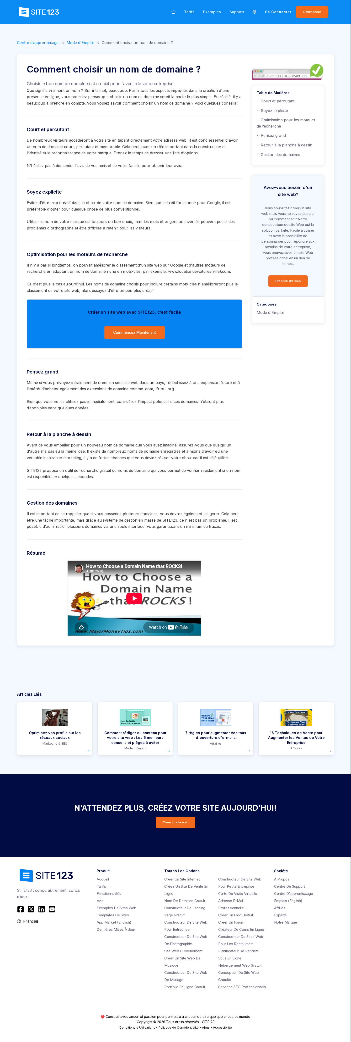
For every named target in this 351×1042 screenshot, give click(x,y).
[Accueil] (173, 11)
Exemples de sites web (116, 908)
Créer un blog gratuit (235, 915)
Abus (206, 1027)
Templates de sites (113, 915)
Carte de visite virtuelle (237, 893)
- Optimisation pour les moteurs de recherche (286, 122)
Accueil (103, 879)
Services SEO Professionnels (242, 987)
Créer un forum (231, 922)
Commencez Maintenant (134, 332)
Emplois (288, 900)
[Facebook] (21, 909)
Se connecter (278, 12)
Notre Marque (285, 922)
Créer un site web (288, 281)
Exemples (212, 12)
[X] (31, 909)
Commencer (312, 12)
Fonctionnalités (109, 893)
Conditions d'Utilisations (137, 1027)
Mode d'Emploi (80, 42)
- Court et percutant (275, 101)
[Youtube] (52, 909)
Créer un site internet (182, 879)
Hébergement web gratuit (239, 965)
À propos (281, 879)
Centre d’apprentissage (37, 42)
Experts (280, 915)
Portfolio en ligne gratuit (184, 987)
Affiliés (279, 908)
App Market (114, 922)
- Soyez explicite (272, 110)
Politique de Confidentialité (179, 1027)
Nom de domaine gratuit (184, 900)
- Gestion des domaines (278, 154)
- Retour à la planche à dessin (284, 145)
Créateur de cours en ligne (241, 929)
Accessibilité (222, 1027)
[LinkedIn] (41, 909)
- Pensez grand (271, 135)
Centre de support (289, 886)
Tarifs (189, 12)
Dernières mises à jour (116, 929)
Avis (100, 900)
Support (237, 12)
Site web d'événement (183, 951)
